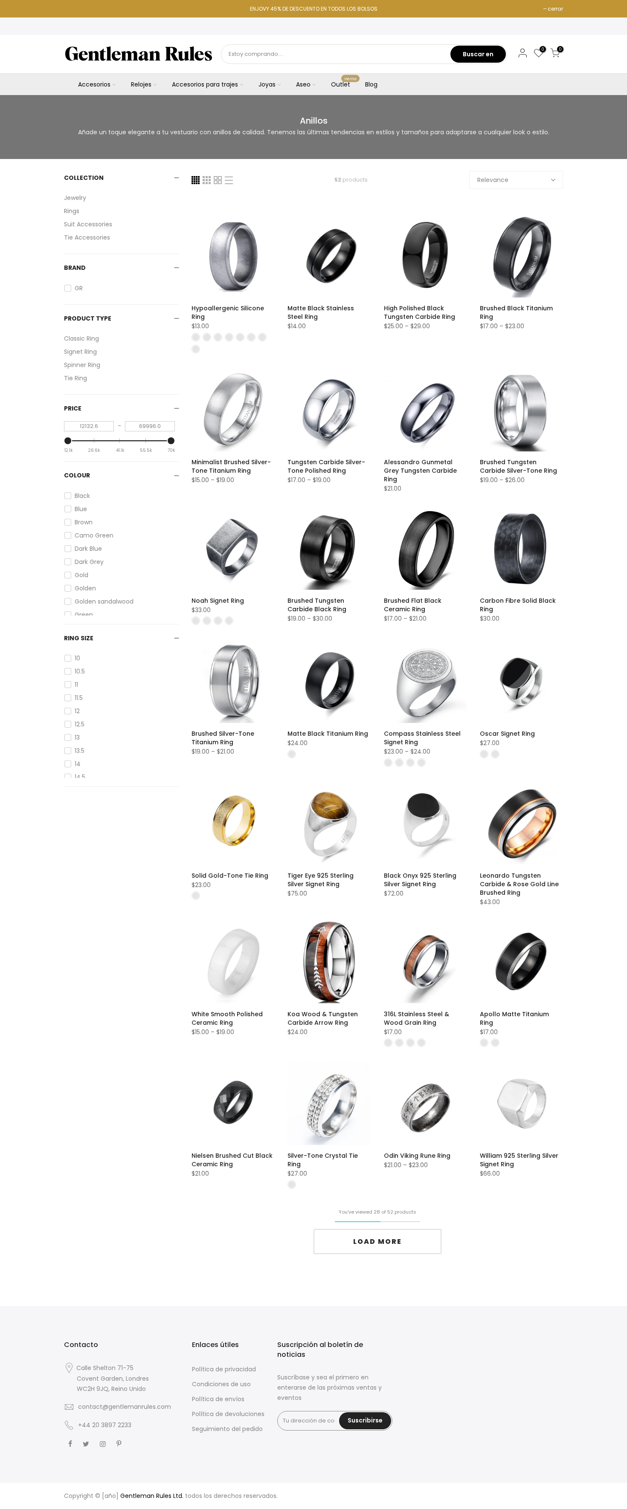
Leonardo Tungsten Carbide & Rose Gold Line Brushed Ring (519, 884)
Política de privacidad (224, 1369)
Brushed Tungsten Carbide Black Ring (316, 604)
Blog (371, 84)
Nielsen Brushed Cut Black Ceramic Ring (232, 1159)
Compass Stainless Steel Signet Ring (422, 737)
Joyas (267, 84)
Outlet (344, 82)
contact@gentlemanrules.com (124, 1406)
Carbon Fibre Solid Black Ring (518, 604)
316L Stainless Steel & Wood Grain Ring (416, 1018)
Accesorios (94, 84)
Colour (77, 475)
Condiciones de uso (221, 1384)
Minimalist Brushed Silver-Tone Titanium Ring (231, 466)
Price (72, 408)
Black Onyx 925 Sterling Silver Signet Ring (420, 879)
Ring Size (78, 638)
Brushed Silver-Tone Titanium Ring (223, 737)
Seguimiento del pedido (227, 1429)
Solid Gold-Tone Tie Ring (230, 875)
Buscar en (478, 54)
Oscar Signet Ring (507, 733)
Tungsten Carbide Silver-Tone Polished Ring (326, 466)
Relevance (492, 180)
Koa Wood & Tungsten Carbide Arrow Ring (322, 1018)
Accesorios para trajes (205, 84)
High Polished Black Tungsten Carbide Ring (419, 312)
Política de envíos (218, 1399)
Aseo (303, 84)
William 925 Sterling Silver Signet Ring (519, 1159)
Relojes (141, 84)
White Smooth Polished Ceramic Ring (227, 1018)
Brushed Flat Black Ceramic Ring (412, 604)
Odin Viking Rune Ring (417, 1155)
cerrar (555, 8)
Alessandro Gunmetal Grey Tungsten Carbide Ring (420, 470)
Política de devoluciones (228, 1414)
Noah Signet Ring (218, 600)
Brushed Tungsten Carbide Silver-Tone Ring (518, 466)
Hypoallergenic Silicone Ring (228, 312)
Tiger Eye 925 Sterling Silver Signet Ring (320, 879)
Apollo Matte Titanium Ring (514, 1018)
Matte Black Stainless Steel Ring (320, 312)
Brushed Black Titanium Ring (516, 312)
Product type (87, 318)
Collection (84, 177)
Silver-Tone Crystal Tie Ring (322, 1159)
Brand (75, 267)
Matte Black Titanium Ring (327, 733)
